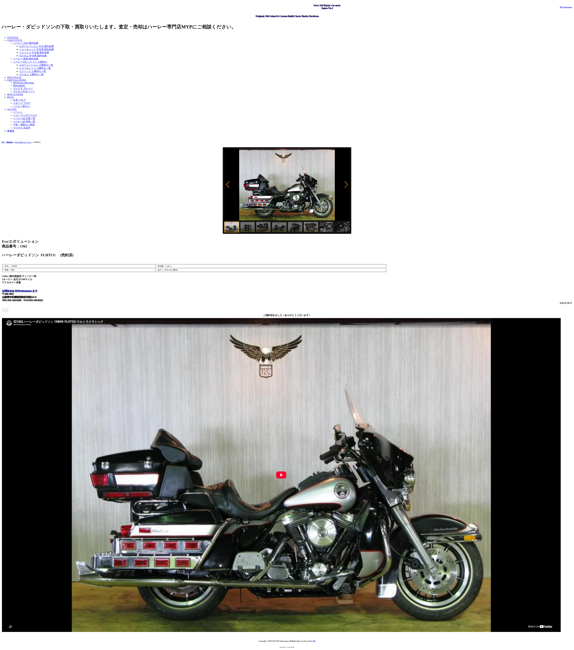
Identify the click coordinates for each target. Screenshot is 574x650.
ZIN (314, 641)
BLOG (10, 97)
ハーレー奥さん (21, 106)
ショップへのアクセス (25, 115)
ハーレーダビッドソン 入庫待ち (30, 62)
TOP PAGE (13, 37)
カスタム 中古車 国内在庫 (33, 55)
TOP (2, 142)
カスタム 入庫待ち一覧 (31, 74)
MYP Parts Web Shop (23, 83)
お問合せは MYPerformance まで (19, 290)
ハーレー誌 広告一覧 (24, 118)
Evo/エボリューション (23, 142)
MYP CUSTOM (15, 94)
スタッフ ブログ (21, 103)
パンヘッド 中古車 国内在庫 (34, 52)
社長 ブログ (19, 100)
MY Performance (566, 7)
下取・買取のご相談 (24, 124)
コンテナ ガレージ (23, 88)
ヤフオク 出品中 (21, 127)
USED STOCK (14, 40)
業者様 (10, 131)
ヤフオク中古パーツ (24, 91)
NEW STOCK (14, 77)
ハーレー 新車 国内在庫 (25, 58)
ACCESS (11, 109)
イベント (18, 112)
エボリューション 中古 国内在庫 (36, 46)
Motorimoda (19, 85)
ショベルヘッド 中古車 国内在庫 (36, 49)
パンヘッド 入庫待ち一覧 (32, 71)
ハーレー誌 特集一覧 (24, 121)
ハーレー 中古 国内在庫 (25, 43)
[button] (228, 184)
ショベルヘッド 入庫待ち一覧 (35, 68)
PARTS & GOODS (16, 80)
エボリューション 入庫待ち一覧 (36, 65)
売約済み (10, 142)
